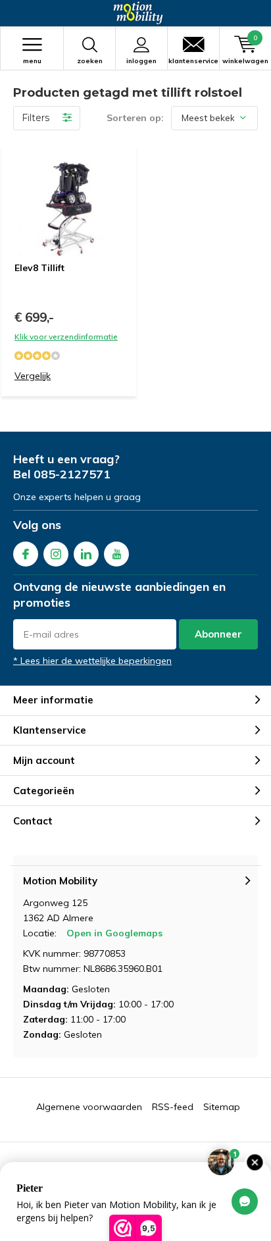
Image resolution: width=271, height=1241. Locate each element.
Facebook (25, 554)
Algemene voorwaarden (89, 1107)
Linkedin (86, 554)
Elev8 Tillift (39, 268)
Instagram (55, 554)
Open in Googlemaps (114, 933)
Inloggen (141, 61)
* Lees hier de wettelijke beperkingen (92, 661)
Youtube (116, 554)
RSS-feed (172, 1107)
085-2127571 (72, 474)
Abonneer (218, 634)
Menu (32, 61)
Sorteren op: (135, 118)
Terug (17, 13)
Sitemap (221, 1107)
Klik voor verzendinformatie (66, 337)
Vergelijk (32, 376)
